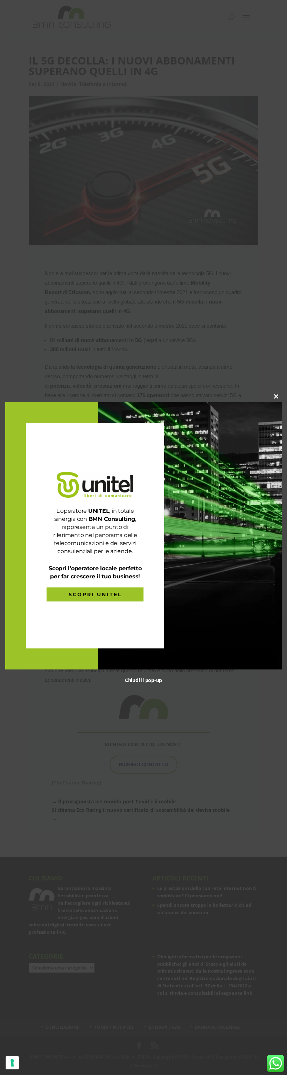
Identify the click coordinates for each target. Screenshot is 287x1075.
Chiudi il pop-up (143, 680)
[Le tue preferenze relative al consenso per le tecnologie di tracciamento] (12, 1062)
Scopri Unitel (95, 594)
